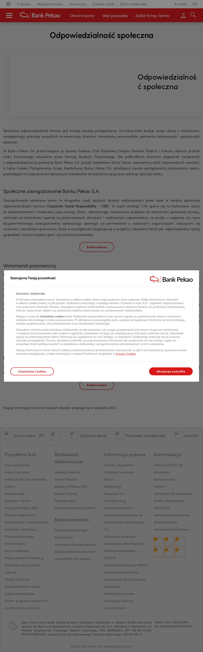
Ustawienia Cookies (32, 371)
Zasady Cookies (126, 354)
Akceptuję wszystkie (171, 371)
